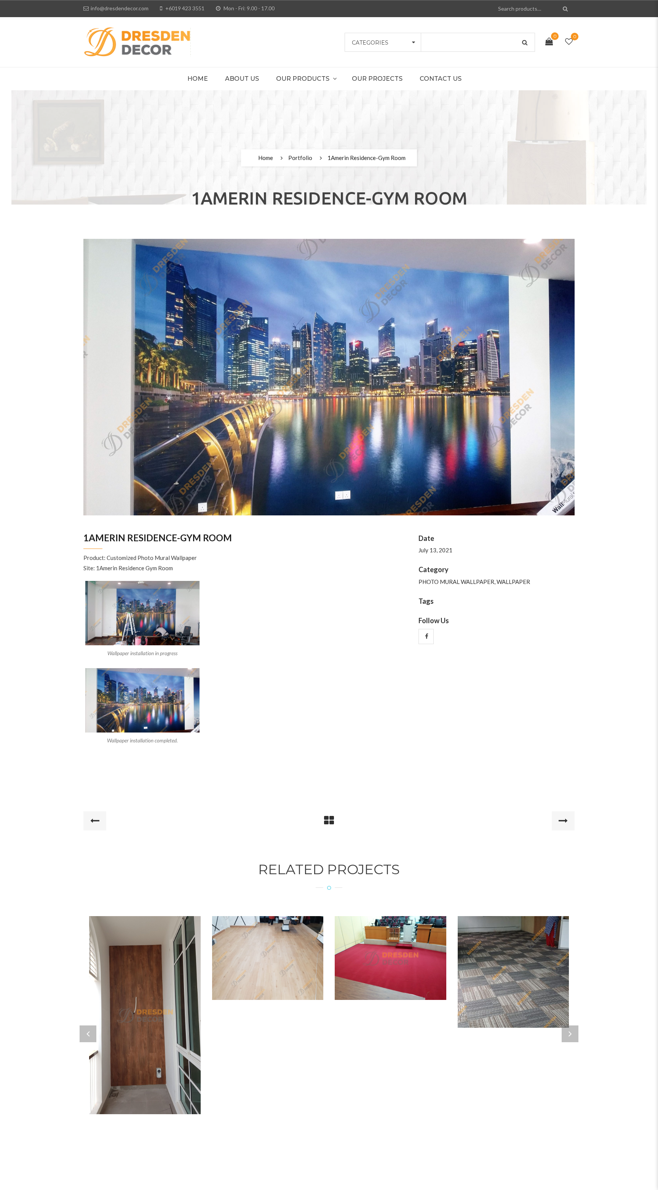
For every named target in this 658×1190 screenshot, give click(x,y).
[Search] (566, 8)
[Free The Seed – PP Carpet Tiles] (513, 962)
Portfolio (300, 157)
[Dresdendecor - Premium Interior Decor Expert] (137, 41)
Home (197, 78)
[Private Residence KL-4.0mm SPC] (267, 948)
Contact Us (441, 78)
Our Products (302, 78)
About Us (242, 78)
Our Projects (377, 78)
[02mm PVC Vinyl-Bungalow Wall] (144, 1005)
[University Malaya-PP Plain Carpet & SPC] (390, 948)
